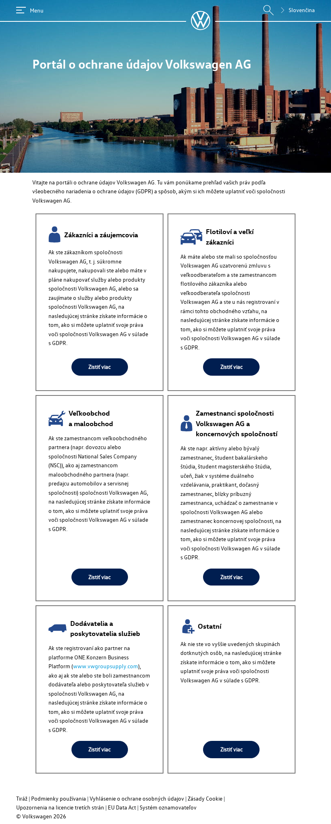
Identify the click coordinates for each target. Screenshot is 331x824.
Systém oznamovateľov (168, 807)
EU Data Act (122, 807)
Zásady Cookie (205, 798)
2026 (59, 816)
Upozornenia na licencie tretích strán (60, 807)
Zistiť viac (99, 366)
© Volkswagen (34, 816)
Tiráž (21, 798)
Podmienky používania (58, 798)
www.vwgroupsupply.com (105, 666)
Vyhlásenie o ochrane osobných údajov (137, 798)
